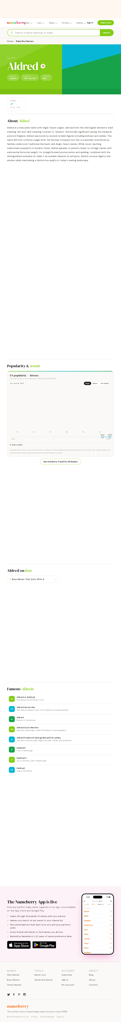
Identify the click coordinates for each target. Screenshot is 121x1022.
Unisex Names (14, 984)
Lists (39, 23)
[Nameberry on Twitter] (8, 994)
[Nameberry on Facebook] (13, 994)
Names (26, 23)
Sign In (90, 22)
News (51, 23)
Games (79, 23)
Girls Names (13, 974)
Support (60, 1017)
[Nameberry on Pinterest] (19, 994)
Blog (91, 974)
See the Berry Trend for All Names (60, 461)
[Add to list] (43, 66)
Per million (105, 383)
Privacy (34, 1017)
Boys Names (13, 979)
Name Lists (40, 974)
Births (95, 383)
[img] (60, 410)
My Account (68, 984)
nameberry (18, 1006)
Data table (17, 445)
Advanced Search (43, 979)
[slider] (102, 437)
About (92, 979)
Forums (65, 23)
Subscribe (105, 22)
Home (10, 41)
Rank (88, 383)
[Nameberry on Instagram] (24, 994)
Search (106, 32)
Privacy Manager (47, 1017)
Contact (93, 984)
